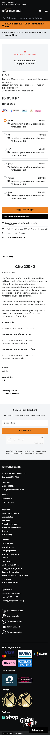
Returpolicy (7, 534)
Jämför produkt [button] (12, 393)
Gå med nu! (25, 430)
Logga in (6, 558)
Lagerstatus (7, 517)
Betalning (6, 520)
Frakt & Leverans (9, 524)
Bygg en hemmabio (10, 572)
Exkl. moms (19, 733)
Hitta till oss (7, 543)
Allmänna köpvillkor (11, 513)
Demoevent (7, 561)
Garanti (5, 531)
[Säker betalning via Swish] (40, 654)
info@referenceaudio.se (13, 489)
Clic (4, 380)
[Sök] (4, 18)
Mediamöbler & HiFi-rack (35, 32)
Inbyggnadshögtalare (12, 568)
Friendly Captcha (38, 443)
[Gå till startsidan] (12, 11)
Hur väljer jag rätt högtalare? (15, 575)
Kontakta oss (8, 547)
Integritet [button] (6, 579)
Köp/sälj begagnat (10, 554)
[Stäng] (47, 25)
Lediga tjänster (9, 551)
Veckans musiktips (10, 565)
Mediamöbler (10, 35)
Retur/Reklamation (10, 582)
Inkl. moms (7, 733)
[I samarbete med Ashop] (10, 721)
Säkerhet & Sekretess (11, 527)
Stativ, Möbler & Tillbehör (12, 32)
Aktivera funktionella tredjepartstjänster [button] (25, 62)
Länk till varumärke (16, 237)
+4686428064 (8, 486)
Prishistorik (10, 104)
